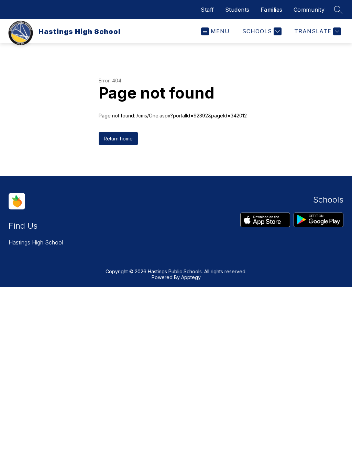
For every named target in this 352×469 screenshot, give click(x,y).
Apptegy (191, 277)
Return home (118, 138)
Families (272, 9)
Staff (207, 9)
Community (309, 9)
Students (237, 9)
